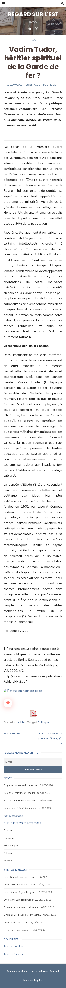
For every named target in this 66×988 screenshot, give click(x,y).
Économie (9, 838)
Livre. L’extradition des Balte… (20, 884)
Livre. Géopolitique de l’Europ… (21, 877)
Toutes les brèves (13, 815)
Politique (43, 722)
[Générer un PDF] (33, 713)
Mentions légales (33, 980)
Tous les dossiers (13, 946)
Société (8, 860)
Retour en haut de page (24, 691)
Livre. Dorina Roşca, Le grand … (21, 892)
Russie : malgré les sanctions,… (21, 800)
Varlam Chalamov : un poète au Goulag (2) (49, 736)
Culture (8, 830)
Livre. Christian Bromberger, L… (21, 899)
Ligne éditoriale (39, 971)
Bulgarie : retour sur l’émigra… (20, 793)
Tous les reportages (15, 954)
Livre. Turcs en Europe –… (18, 930)
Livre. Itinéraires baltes (16, 922)
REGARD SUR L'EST (33, 14)
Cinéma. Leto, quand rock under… (22, 907)
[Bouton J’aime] (8, 703)
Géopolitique (11, 845)
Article (20, 722)
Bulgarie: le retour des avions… (21, 808)
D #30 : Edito (15, 733)
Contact (54, 971)
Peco (33, 40)
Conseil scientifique (18, 971)
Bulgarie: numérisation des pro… (21, 785)
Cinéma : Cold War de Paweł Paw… (23, 915)
